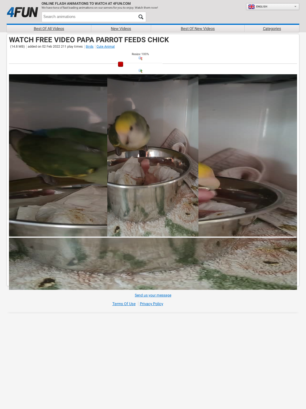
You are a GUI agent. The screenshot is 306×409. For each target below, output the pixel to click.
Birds (90, 47)
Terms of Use (124, 304)
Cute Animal (106, 47)
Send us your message (153, 295)
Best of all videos (49, 28)
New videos (121, 28)
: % (140, 54)
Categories (272, 28)
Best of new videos (198, 28)
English (261, 6)
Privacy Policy (151, 304)
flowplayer (254, 232)
